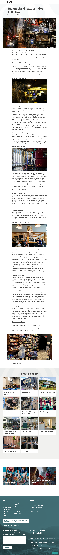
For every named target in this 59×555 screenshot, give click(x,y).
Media (16, 509)
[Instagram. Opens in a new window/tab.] (14, 525)
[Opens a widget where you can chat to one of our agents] (55, 553)
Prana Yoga (20, 327)
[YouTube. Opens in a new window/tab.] (20, 525)
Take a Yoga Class (17, 210)
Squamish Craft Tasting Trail (20, 222)
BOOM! (24, 117)
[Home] (8, 4)
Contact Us (34, 509)
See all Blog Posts (16, 363)
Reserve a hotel (23, 264)
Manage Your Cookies (48, 548)
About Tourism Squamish (37, 505)
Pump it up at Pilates (18, 322)
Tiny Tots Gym (16, 306)
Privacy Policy (40, 548)
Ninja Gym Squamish (18, 193)
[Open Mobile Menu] (57, 2)
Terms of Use (33, 548)
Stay (5, 505)
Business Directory (36, 514)
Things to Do (7, 507)
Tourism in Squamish (36, 507)
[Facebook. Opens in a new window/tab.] (16, 525)
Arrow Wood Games (18, 291)
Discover (6, 503)
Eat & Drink (7, 509)
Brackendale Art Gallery (23, 217)
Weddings (17, 511)
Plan (5, 515)
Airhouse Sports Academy (20, 133)
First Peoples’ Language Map (36, 545)
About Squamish (35, 503)
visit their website (39, 188)
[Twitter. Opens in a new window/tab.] (18, 525)
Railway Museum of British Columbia (33, 175)
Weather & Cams (35, 512)
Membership (18, 506)
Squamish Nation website (41, 542)
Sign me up (8, 547)
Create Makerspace (18, 275)
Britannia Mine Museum (19, 78)
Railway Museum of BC (19, 146)
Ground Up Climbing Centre (20, 63)
